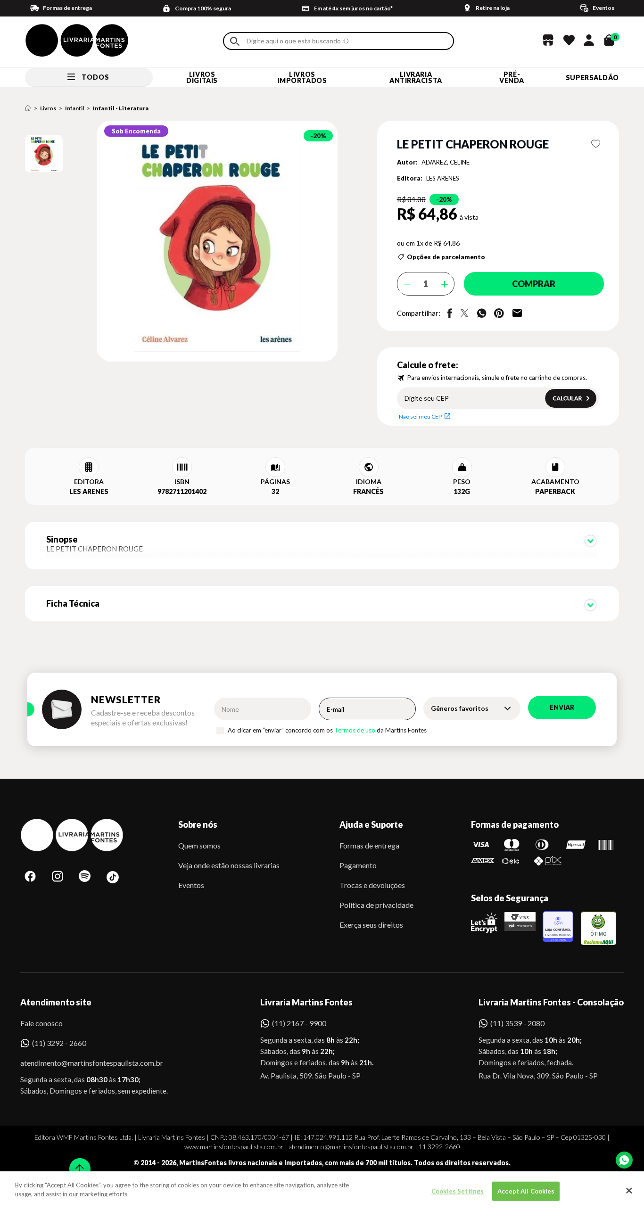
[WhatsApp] (624, 1160)
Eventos (191, 885)
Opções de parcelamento (446, 257)
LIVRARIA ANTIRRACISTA (415, 77)
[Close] (629, 1190)
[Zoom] (44, 154)
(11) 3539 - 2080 (517, 1023)
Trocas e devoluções (372, 885)
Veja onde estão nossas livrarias (229, 865)
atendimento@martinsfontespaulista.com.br (83, 1062)
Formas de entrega (369, 845)
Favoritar (596, 144)
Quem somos (199, 845)
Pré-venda (511, 77)
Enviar (562, 707)
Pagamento (358, 865)
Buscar (235, 41)
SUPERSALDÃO (592, 77)
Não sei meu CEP (420, 416)
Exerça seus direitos (371, 924)
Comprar (533, 284)
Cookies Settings (457, 1191)
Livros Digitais (201, 77)
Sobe (76, 1163)
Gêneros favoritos (459, 708)
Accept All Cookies (525, 1191)
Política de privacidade (376, 904)
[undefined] (184, 242)
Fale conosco (41, 1023)
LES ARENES (442, 178)
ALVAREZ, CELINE (445, 162)
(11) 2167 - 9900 (299, 1023)
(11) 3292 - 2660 (59, 1042)
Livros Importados (302, 77)
